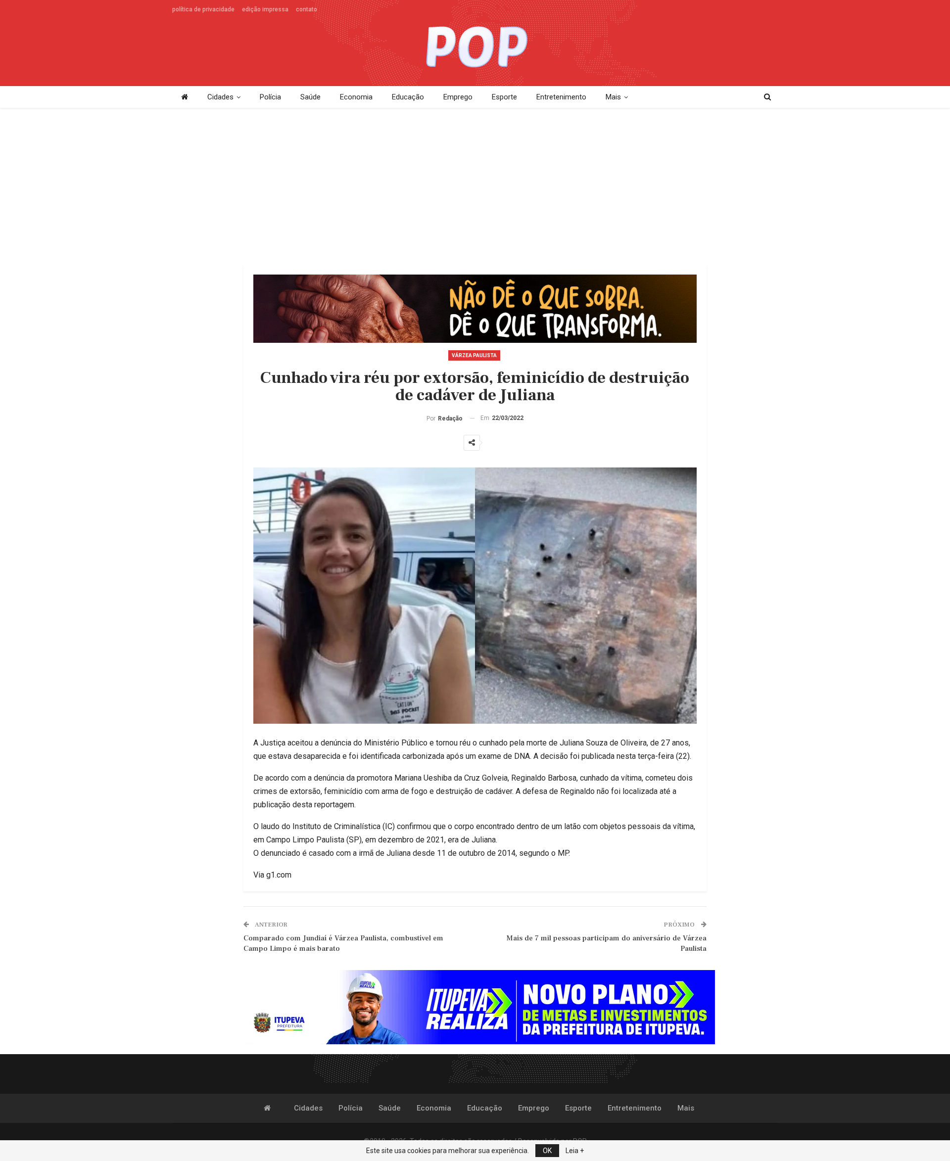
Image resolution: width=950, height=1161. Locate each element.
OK (547, 1151)
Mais (613, 97)
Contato (306, 9)
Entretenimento (561, 97)
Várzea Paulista (474, 355)
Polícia (270, 97)
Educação (408, 97)
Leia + (575, 1150)
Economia (356, 97)
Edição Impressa (265, 9)
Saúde (310, 97)
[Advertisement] (475, 187)
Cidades (220, 97)
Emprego (458, 97)
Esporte (504, 97)
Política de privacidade (203, 9)
